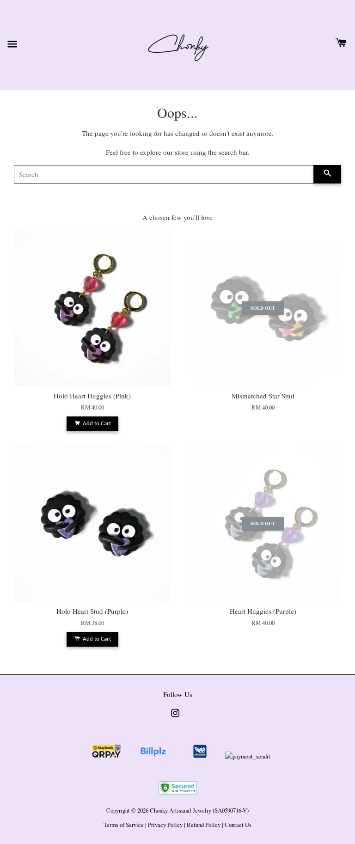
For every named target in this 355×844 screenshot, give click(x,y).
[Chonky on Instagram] (175, 718)
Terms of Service (124, 825)
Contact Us (238, 825)
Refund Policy (203, 825)
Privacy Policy (165, 825)
